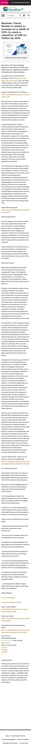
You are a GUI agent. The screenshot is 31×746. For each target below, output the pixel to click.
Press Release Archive (18, 736)
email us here (5, 643)
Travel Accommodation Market (11, 602)
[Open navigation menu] (3, 15)
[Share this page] (28, 15)
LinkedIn (4, 647)
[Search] (20, 15)
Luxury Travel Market (8, 597)
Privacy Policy (23, 743)
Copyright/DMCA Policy (10, 743)
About (8, 736)
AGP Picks (4, 2)
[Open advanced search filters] (24, 15)
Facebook (4, 650)
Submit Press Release (8, 739)
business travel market (11, 80)
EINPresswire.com (19, 78)
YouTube (4, 652)
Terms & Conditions (23, 739)
